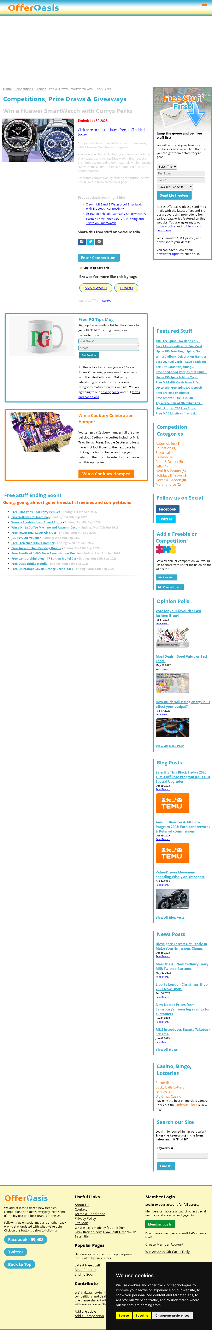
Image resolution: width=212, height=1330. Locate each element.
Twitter (165, 519)
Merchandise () (168, 484)
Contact (81, 1209)
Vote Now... (162, 623)
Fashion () (164, 457)
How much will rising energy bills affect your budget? (183, 704)
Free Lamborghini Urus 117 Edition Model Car (43, 558)
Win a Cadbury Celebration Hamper (181, 356)
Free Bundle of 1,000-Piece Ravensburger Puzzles (46, 553)
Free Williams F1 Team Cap (30, 517)
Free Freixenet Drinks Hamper (32, 543)
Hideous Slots (186, 1105)
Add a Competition (89, 1316)
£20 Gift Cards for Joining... (175, 367)
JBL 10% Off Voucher (26, 538)
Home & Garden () (171, 480)
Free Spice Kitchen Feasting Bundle (36, 548)
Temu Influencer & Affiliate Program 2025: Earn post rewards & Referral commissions (183, 827)
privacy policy (110, 392)
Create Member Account (164, 1244)
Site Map (81, 1223)
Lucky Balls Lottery (170, 1087)
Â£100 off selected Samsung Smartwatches (116, 214)
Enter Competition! (99, 257)
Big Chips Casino (168, 1096)
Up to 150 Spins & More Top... (177, 377)
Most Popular (85, 1270)
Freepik (112, 1227)
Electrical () (165, 452)
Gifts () (162, 466)
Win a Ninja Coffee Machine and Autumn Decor (45, 527)
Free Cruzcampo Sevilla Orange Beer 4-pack (42, 569)
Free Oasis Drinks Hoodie (29, 564)
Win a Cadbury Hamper (106, 474)
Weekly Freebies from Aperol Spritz (36, 522)
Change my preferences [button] (172, 1315)
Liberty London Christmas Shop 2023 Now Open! (182, 986)
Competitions (23, 89)
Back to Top (19, 1264)
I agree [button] (124, 1315)
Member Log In (160, 1224)
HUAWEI (126, 288)
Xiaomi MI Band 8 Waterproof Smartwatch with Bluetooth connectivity (115, 206)
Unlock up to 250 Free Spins (176, 408)
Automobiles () (168, 443)
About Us (82, 1205)
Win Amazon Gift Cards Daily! (167, 1252)
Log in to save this (96, 268)
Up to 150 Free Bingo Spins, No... (179, 351)
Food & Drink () (169, 461)
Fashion (41, 89)
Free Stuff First (114, 1232)
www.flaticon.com (88, 1232)
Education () (166, 448)
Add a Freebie (85, 1311)
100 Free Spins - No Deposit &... (178, 341)
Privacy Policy (85, 1218)
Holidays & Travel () (171, 475)
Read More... (163, 789)
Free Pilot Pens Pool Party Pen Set (35, 512)
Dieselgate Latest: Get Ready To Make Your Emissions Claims (181, 946)
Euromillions (165, 1082)
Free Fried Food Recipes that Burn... (181, 372)
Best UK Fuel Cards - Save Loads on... (182, 362)
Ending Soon (84, 1274)
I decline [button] (142, 1315)
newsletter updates (170, 254)
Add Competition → (170, 587)
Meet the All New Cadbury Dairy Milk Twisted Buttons (182, 966)
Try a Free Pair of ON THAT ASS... (179, 403)
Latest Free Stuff (87, 1265)
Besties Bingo (166, 1092)
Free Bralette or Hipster (172, 393)
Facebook (167, 509)
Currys (106, 301)
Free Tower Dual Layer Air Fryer (33, 533)
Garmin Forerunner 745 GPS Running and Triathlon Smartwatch (115, 221)
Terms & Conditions (90, 1214)
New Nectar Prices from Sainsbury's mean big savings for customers (183, 1009)
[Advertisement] (106, 52)
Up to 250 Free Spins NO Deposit (179, 387)
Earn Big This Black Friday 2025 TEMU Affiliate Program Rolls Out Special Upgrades (183, 777)
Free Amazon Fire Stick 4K (174, 398)
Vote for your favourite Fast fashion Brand (178, 613)
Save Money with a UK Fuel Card (179, 346)
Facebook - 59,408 (25, 1239)
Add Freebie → (167, 577)
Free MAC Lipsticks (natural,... (177, 413)
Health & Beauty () (171, 471)
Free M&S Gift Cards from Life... (178, 382)
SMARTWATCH (96, 288)
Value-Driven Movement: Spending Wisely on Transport (180, 874)
